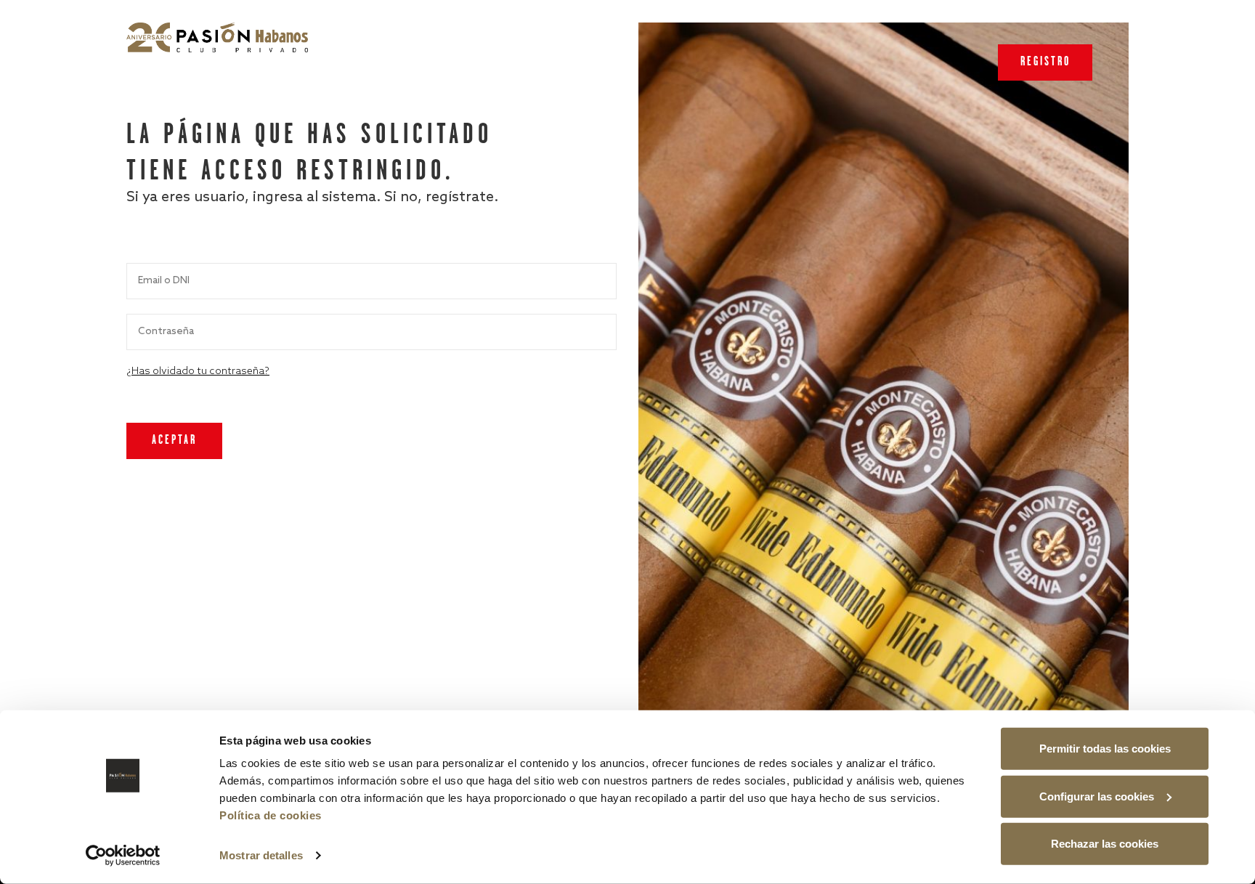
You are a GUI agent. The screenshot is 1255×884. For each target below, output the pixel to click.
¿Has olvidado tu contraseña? (197, 371)
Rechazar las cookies (1104, 844)
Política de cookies (270, 815)
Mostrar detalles (261, 855)
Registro (1045, 62)
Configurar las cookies (1096, 796)
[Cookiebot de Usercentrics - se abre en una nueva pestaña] (123, 856)
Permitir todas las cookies (1105, 748)
